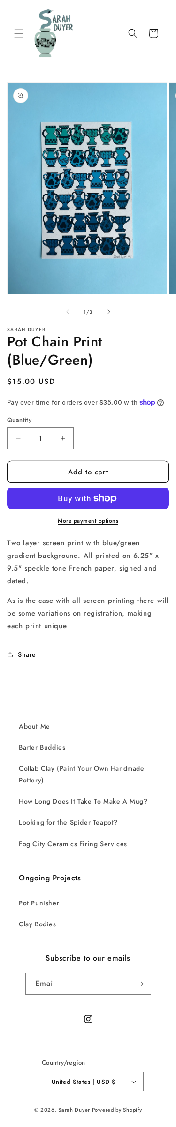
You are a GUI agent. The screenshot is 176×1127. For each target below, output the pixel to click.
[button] (18, 33)
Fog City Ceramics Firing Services (73, 844)
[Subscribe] (140, 984)
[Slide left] (67, 311)
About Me (34, 726)
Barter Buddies (42, 747)
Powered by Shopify (117, 1109)
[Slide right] (109, 311)
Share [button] (27, 654)
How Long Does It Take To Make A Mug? (83, 801)
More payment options (88, 521)
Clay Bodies (37, 924)
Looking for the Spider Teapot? (68, 822)
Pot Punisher (39, 903)
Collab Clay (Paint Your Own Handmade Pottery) (82, 774)
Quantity (19, 419)
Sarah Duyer (74, 1109)
